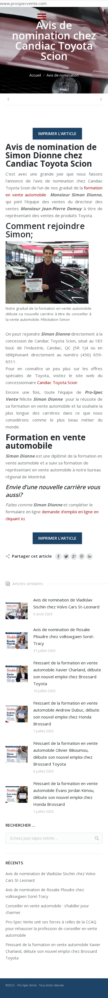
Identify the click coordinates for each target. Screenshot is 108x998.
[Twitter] (66, 556)
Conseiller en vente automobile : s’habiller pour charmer (47, 909)
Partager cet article (32, 556)
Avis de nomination (63, 75)
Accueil (35, 75)
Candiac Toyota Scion (57, 382)
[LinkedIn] (89, 556)
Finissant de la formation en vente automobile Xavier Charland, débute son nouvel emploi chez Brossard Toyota (67, 673)
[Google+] (74, 556)
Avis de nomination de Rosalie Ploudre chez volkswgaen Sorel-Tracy (63, 636)
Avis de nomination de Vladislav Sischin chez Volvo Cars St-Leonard (66, 603)
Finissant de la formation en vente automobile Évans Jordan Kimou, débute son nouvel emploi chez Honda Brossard (65, 794)
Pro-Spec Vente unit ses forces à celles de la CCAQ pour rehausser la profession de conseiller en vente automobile (51, 928)
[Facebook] (58, 556)
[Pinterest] (81, 556)
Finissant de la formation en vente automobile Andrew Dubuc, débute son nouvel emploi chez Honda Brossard (66, 713)
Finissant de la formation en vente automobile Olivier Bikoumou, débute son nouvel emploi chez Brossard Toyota (65, 753)
